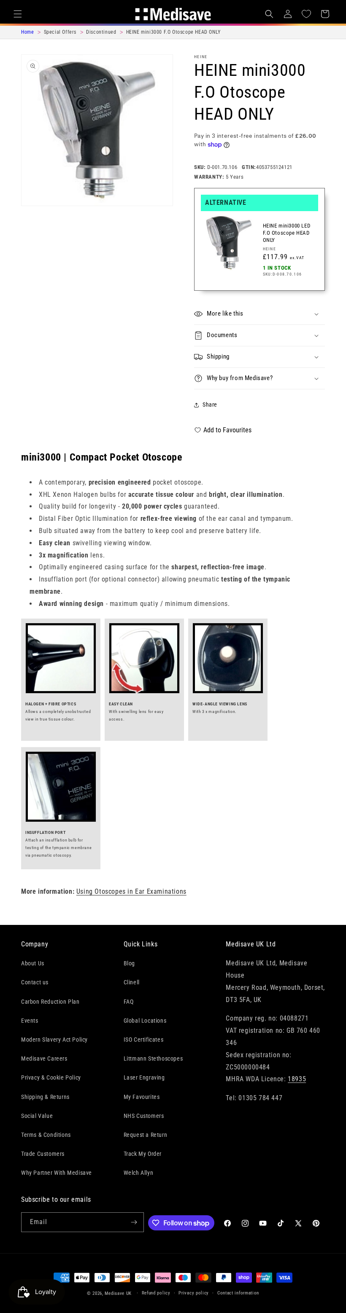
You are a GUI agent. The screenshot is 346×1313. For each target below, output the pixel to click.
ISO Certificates (144, 1039)
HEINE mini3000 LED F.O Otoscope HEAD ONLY (287, 232)
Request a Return (146, 1134)
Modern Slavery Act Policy (54, 1039)
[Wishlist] (306, 14)
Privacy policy (193, 1293)
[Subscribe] (134, 1222)
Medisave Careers (44, 1058)
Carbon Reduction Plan (50, 1001)
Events (29, 1020)
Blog (129, 963)
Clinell (132, 982)
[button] (17, 14)
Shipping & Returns (45, 1096)
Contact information (238, 1293)
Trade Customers (43, 1153)
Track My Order (143, 1153)
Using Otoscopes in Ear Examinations (131, 891)
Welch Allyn (139, 1172)
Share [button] (210, 404)
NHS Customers (144, 1115)
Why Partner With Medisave (56, 1172)
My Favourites (142, 1096)
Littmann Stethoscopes (153, 1058)
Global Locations (145, 1020)
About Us (32, 963)
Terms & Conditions (46, 1134)
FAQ (129, 1001)
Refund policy (156, 1293)
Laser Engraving (144, 1077)
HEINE (201, 56)
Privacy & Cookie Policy (51, 1077)
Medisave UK (118, 1293)
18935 (297, 1079)
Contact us (35, 982)
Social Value (37, 1115)
